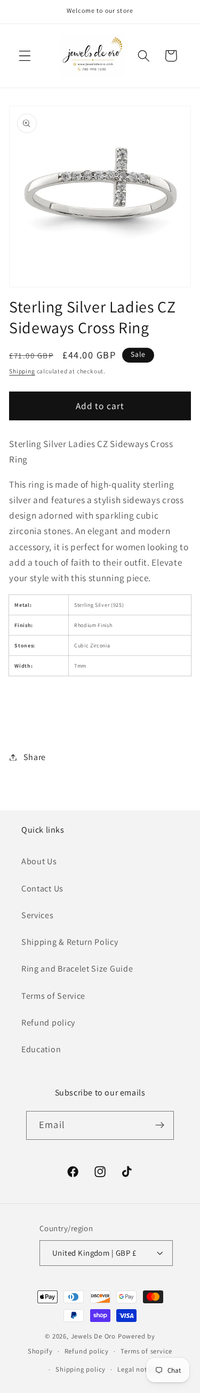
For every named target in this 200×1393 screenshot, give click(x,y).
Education (41, 1049)
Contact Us (42, 888)
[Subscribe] (159, 1125)
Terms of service (146, 1351)
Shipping (22, 371)
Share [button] (34, 757)
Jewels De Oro (94, 1336)
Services (37, 915)
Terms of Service (53, 995)
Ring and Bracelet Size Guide (77, 968)
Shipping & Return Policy (69, 942)
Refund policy (48, 1022)
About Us (39, 861)
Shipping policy (80, 1369)
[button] (24, 55)
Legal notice (136, 1369)
